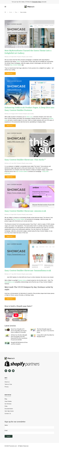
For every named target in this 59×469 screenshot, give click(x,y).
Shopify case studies (27, 56)
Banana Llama (22, 280)
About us (7, 382)
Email (6, 430)
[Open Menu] (5, 7)
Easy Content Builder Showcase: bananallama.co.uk (28, 271)
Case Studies (8, 401)
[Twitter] (9, 370)
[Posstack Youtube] (13, 370)
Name (6, 425)
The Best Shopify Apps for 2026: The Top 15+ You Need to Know (45, 330)
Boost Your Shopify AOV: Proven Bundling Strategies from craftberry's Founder (19, 330)
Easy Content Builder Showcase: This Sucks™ (25, 160)
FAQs (6, 406)
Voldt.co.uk (29, 116)
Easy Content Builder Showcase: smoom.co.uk (25, 211)
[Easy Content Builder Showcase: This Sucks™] (29, 143)
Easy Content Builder (15, 65)
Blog (6, 399)
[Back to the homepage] (29, 7)
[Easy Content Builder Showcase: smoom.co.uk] (29, 194)
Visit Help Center (9, 411)
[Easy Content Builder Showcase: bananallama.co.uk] (29, 254)
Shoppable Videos (36, 2)
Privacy (7, 386)
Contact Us (8, 413)
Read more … (10, 73)
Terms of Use (8, 384)
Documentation (9, 408)
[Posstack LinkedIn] (6, 370)
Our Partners (8, 403)
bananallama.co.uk (9, 282)
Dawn (18, 61)
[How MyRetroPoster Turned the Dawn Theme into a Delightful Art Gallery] (29, 34)
